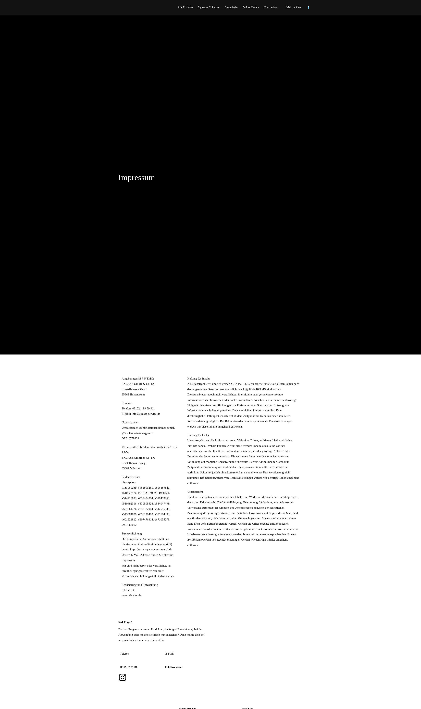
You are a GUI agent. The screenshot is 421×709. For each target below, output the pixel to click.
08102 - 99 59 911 (128, 667)
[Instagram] (122, 677)
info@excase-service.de (146, 413)
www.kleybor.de (131, 595)
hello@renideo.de (174, 667)
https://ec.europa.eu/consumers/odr (151, 549)
